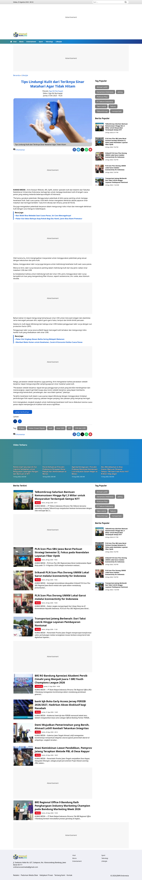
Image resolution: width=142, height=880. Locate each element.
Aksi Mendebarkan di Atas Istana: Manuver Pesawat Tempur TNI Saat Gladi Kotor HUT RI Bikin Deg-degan (115, 470)
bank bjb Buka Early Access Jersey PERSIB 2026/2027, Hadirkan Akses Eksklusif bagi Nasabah (60, 705)
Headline (39, 686)
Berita (38, 629)
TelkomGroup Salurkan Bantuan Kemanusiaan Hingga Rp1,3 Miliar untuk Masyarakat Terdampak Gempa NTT (116, 127)
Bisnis (21, 42)
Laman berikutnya (22, 412)
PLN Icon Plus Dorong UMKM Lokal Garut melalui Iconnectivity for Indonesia (115, 168)
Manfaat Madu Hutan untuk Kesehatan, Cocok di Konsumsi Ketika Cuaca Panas (49, 342)
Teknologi (49, 42)
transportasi (117, 111)
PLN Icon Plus (102, 97)
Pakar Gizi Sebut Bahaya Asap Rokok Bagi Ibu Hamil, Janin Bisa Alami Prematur (49, 218)
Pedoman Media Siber (29, 875)
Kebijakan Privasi (46, 875)
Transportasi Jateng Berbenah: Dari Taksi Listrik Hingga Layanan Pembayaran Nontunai (116, 180)
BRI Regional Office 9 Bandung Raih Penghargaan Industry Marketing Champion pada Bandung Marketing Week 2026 (62, 805)
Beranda (16, 75)
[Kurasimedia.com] (20, 35)
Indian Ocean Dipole (37, 428)
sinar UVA (60, 428)
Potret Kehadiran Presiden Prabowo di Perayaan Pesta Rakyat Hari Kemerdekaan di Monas (54, 470)
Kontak (69, 875)
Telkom (113, 106)
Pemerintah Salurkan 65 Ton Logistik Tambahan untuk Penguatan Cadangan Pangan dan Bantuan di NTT (25, 470)
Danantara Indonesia (105, 92)
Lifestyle (59, 42)
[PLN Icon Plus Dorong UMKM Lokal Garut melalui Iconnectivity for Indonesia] (99, 169)
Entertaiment (31, 42)
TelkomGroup (102, 111)
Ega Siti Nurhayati (56, 91)
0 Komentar (20, 150)
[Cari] (125, 2)
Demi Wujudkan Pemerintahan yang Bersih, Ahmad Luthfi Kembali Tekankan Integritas (62, 726)
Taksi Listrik (101, 106)
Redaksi (16, 875)
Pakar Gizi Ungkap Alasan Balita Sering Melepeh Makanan (40, 339)
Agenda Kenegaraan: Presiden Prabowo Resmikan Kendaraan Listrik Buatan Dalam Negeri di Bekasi (85, 470)
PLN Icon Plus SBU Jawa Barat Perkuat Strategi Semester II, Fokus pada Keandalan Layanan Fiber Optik (116, 141)
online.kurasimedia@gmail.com (25, 867)
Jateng (120, 92)
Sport (41, 42)
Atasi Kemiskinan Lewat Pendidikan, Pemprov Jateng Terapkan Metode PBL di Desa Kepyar (63, 749)
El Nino (21, 428)
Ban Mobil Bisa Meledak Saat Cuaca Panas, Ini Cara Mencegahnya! (43, 215)
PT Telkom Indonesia (105, 101)
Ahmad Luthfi (102, 87)
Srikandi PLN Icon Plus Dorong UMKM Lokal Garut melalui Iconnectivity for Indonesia (116, 155)
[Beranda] (11, 41)
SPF (69, 428)
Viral (14, 42)
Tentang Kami (59, 875)
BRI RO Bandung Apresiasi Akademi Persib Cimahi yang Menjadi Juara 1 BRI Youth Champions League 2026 (61, 679)
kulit (50, 428)
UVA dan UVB (80, 428)
